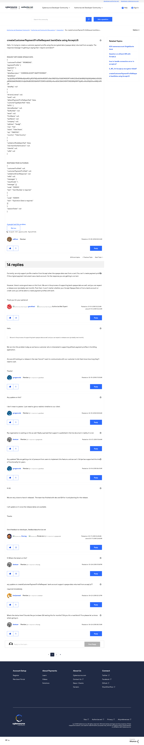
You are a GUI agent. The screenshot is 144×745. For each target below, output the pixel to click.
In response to (37, 377)
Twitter (104, 675)
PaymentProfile (32, 231)
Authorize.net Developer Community (87, 8)
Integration (59, 30)
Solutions (45, 683)
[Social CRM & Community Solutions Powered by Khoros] (134, 741)
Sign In (136, 8)
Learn (44, 675)
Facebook (105, 679)
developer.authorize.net (111, 1)
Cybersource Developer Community (11, 7)
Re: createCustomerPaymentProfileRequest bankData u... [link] (83, 30)
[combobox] (62, 19)
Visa (85, 719)
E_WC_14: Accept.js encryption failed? (123, 69)
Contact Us (77, 679)
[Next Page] (60, 654)
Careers (76, 687)
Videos (44, 679)
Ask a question (103, 19)
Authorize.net (97, 719)
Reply (96, 248)
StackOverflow (107, 687)
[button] (10, 248)
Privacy (110, 719)
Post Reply (92, 644)
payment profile (23, 231)
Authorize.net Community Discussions (43, 30)
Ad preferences (123, 719)
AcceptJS (11, 231)
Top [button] (8, 740)
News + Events (78, 683)
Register (16, 675)
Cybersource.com (79, 675)
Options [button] (135, 30)
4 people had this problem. (16, 224)
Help (125, 8)
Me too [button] (13, 228)
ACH (16, 231)
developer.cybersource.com (130, 1)
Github (104, 683)
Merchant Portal (19, 679)
